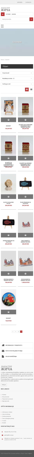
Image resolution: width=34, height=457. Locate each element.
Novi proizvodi (5, 396)
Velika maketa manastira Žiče (25, 280)
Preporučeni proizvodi (7, 399)
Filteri (5, 66)
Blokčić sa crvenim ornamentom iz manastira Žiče (25, 164)
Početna (4, 394)
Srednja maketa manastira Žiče (8, 280)
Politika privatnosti (6, 416)
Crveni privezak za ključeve (8, 241)
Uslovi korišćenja (11, 356)
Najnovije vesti (5, 401)
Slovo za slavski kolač (8, 203)
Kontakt (4, 422)
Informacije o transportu (14, 345)
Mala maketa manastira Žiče (25, 241)
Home (2, 59)
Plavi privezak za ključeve (25, 203)
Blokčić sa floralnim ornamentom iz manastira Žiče (25, 126)
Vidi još (4, 384)
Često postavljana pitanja (14, 351)
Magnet (8, 125)
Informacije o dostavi (7, 412)
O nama (4, 420)
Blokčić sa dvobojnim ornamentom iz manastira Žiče (8, 164)
